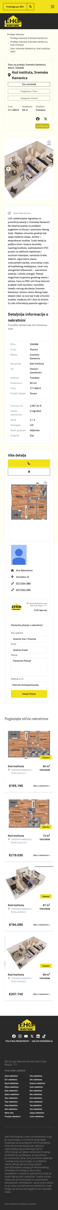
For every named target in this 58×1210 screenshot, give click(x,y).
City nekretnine (36, 1076)
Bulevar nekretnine (37, 1083)
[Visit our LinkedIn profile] (38, 1036)
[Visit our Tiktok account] (44, 1036)
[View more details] (29, 463)
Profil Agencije (40, 610)
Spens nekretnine (12, 1094)
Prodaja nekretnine (12, 1117)
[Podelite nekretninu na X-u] (46, 119)
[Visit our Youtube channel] (26, 1036)
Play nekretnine (11, 1102)
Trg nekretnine (36, 1105)
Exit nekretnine (36, 1098)
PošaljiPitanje (29, 693)
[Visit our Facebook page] (14, 1036)
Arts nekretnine (11, 1109)
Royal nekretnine (11, 1083)
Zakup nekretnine (37, 1113)
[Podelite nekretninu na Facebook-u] (38, 119)
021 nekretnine (11, 1080)
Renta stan (9, 1113)
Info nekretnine (36, 1080)
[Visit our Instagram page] (20, 1036)
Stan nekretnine (11, 1098)
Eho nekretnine (36, 1091)
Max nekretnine (36, 1102)
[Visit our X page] (32, 1036)
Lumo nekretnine (37, 1117)
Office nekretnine (12, 1087)
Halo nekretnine (36, 1087)
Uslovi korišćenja (42, 1041)
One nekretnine (36, 1109)
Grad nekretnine (11, 1076)
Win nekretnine (36, 1094)
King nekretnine (11, 1105)
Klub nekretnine (11, 1091)
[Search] (30, 6)
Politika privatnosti (17, 1041)
